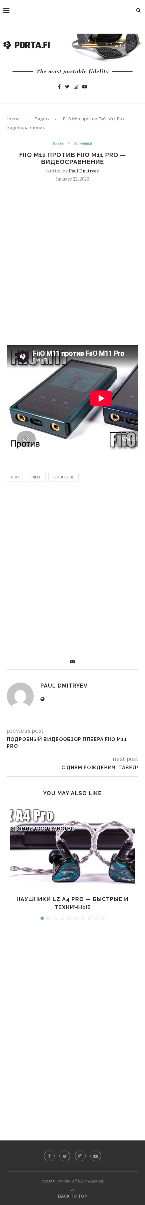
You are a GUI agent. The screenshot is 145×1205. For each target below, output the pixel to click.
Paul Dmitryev (84, 170)
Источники (83, 143)
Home (13, 118)
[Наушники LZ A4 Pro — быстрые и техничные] (72, 848)
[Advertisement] (72, 263)
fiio (15, 477)
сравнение (63, 477)
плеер (35, 477)
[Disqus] (72, 1024)
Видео (41, 118)
